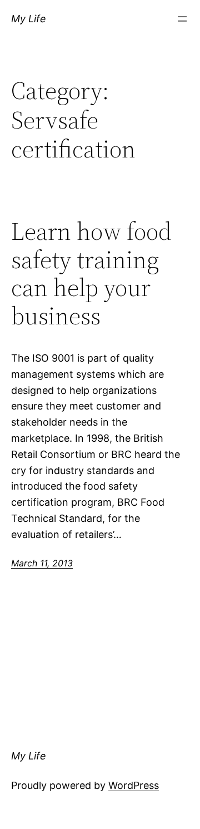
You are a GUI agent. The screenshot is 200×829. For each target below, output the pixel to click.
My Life (28, 18)
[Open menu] (182, 19)
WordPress (133, 785)
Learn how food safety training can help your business (91, 274)
